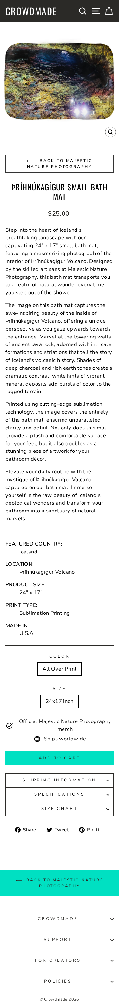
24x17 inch (59, 701)
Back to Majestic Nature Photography (60, 163)
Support (58, 939)
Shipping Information (59, 780)
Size (59, 688)
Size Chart (59, 808)
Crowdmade (31, 11)
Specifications (59, 794)
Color (59, 656)
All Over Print (60, 669)
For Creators (58, 960)
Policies (58, 981)
